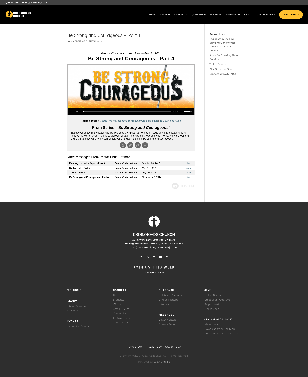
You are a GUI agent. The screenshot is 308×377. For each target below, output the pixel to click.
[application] (131, 111)
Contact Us (119, 313)
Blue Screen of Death (221, 69)
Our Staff (72, 310)
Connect (120, 290)
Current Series (167, 324)
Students (118, 299)
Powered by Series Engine (183, 186)
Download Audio (172, 120)
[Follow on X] (147, 256)
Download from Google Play (221, 333)
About (72, 301)
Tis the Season (217, 64)
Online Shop (211, 308)
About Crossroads (77, 306)
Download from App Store (219, 328)
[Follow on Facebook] (141, 256)
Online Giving (212, 295)
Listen (189, 163)
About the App (213, 324)
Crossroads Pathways (217, 299)
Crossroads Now (218, 319)
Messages (166, 314)
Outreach (166, 290)
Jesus (103, 120)
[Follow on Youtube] (160, 256)
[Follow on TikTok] (166, 256)
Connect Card (121, 322)
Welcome (74, 290)
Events (72, 321)
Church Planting (169, 299)
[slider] (127, 111)
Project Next (211, 304)
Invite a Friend (121, 317)
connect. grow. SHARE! (222, 73)
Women (118, 304)
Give (207, 290)
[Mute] (181, 111)
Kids (115, 295)
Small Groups (121, 308)
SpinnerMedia (79, 40)
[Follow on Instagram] (154, 256)
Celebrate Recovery (170, 295)
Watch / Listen (167, 319)
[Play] (72, 111)
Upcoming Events (78, 326)
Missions (164, 304)
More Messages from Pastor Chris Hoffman (133, 120)
